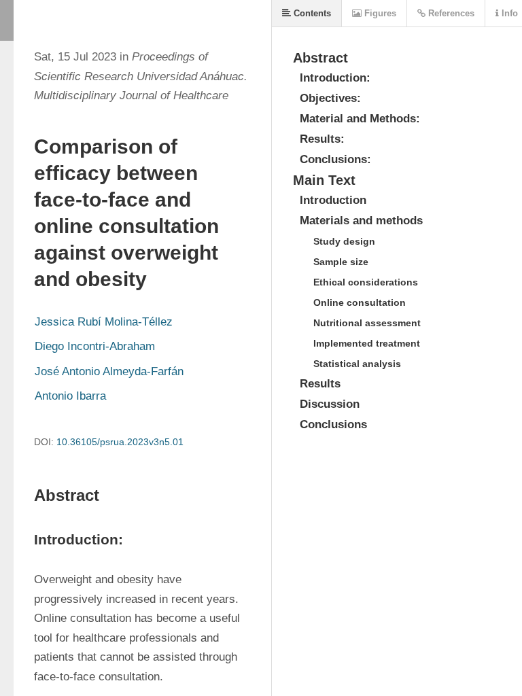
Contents (311, 13)
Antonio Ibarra (70, 395)
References (449, 13)
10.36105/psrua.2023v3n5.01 (120, 441)
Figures (379, 13)
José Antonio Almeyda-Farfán (109, 371)
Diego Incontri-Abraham (95, 346)
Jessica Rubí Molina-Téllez (104, 321)
